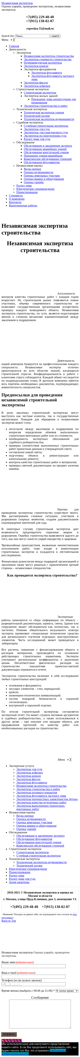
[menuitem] (14, 46)
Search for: (7, 35)
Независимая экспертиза (17, 3)
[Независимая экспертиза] (29, 216)
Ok (51, 1050)
